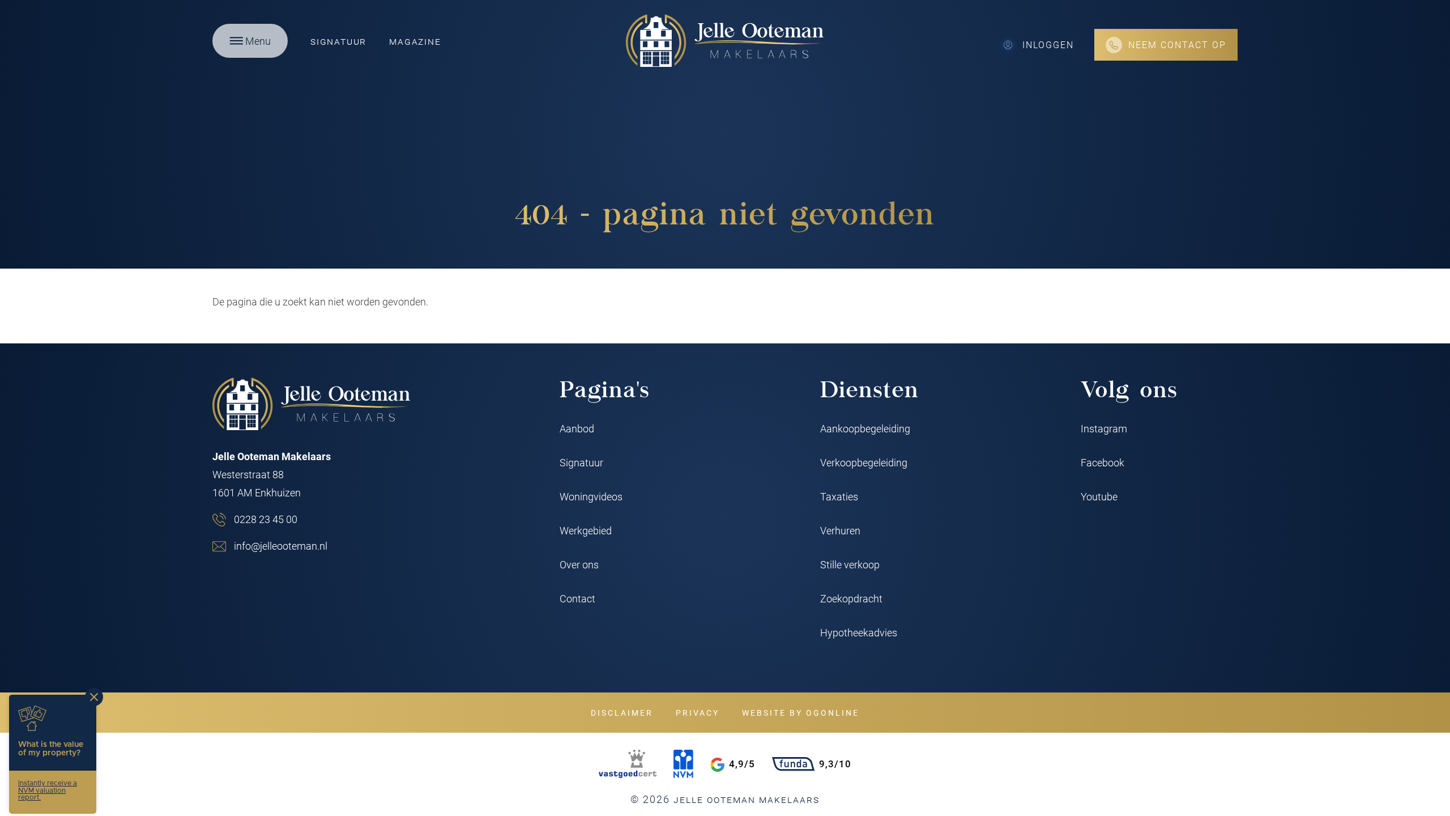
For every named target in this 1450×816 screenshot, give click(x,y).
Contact (577, 598)
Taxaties (839, 496)
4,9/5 (742, 763)
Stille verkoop (850, 564)
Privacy (697, 712)
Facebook (1102, 462)
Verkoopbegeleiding (863, 462)
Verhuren (840, 530)
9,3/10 (835, 763)
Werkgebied (586, 530)
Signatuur (338, 41)
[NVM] (683, 764)
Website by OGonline (800, 712)
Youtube (1099, 496)
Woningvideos (591, 496)
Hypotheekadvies (858, 632)
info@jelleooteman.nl (280, 545)
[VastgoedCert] (627, 764)
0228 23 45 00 (265, 519)
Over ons (579, 564)
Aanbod (577, 428)
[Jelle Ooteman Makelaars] (725, 40)
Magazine (415, 41)
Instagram (1104, 428)
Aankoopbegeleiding (865, 428)
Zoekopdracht (851, 598)
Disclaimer (622, 712)
